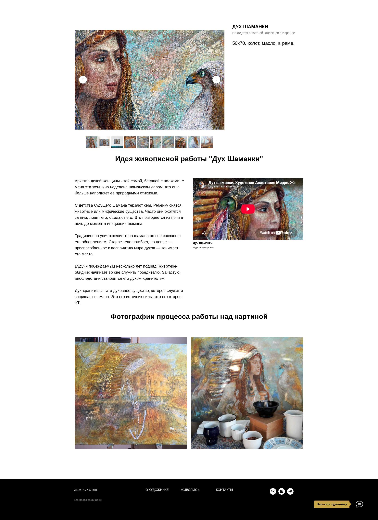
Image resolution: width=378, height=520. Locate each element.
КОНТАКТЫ (224, 489)
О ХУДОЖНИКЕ (157, 489)
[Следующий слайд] (216, 79)
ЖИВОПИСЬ (190, 489)
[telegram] (290, 493)
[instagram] (281, 493)
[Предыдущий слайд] (83, 79)
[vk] (273, 493)
